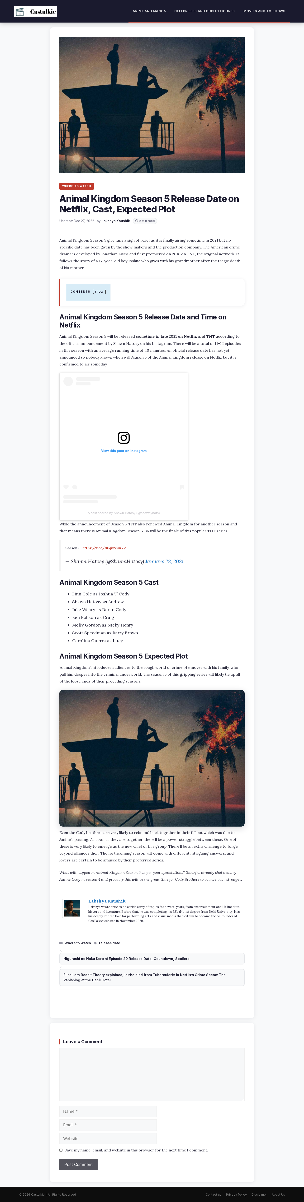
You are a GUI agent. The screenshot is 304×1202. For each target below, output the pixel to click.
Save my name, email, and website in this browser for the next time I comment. (136, 1150)
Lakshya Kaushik (107, 901)
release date (109, 943)
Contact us (213, 1194)
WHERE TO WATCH (76, 186)
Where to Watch (78, 943)
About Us (278, 1194)
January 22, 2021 (164, 561)
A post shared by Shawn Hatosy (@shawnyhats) (124, 513)
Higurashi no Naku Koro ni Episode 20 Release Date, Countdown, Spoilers (126, 959)
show (99, 291)
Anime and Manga (149, 11)
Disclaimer (259, 1194)
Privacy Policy (236, 1194)
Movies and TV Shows (264, 11)
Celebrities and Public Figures (204, 11)
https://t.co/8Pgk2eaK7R (104, 548)
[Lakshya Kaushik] (71, 916)
